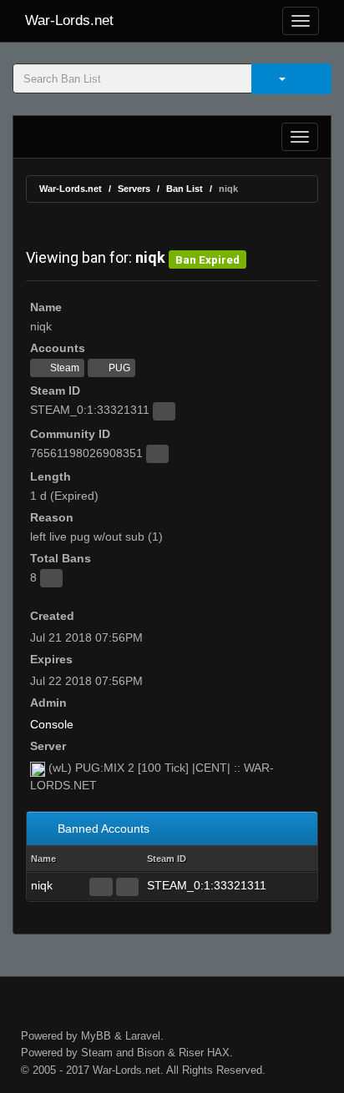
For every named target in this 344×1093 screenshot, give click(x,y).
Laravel (142, 1036)
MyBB (96, 1036)
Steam (63, 368)
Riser (191, 1052)
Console (51, 724)
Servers (134, 189)
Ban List (184, 189)
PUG (118, 368)
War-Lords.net (69, 20)
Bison (150, 1052)
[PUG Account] (127, 887)
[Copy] (164, 411)
